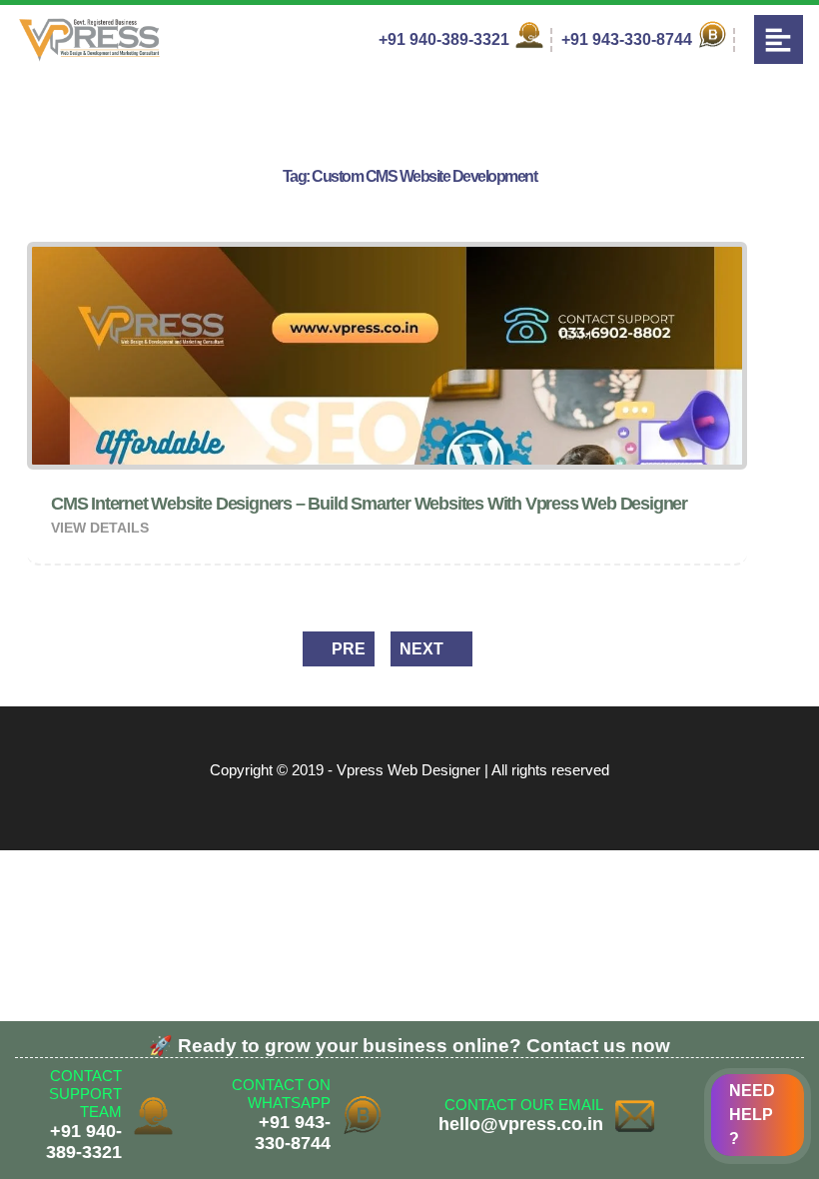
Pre (347, 648)
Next (423, 648)
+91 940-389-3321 (446, 39)
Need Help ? (752, 1114)
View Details (102, 528)
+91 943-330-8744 (628, 39)
